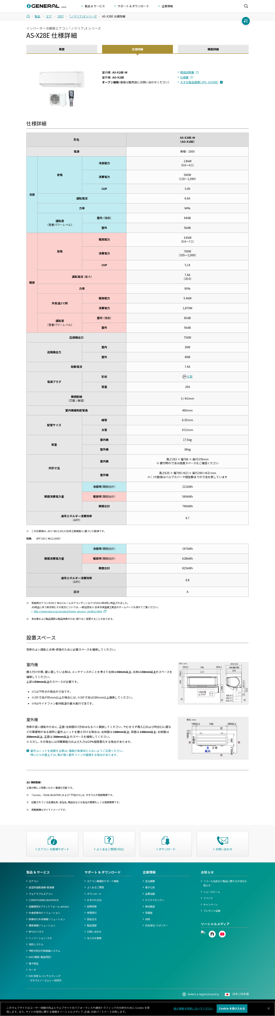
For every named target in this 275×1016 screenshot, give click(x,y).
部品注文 (92, 919)
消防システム (36, 944)
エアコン (33, 881)
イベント (208, 898)
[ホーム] (29, 16)
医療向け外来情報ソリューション (47, 919)
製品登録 (92, 925)
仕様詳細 (137, 49)
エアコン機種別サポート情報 (102, 881)
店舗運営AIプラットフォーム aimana (49, 906)
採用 (147, 919)
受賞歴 (148, 913)
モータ (32, 970)
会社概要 (150, 881)
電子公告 (150, 887)
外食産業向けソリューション (44, 913)
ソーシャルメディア (215, 924)
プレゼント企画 (211, 911)
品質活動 (150, 894)
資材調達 (150, 906)
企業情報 (149, 872)
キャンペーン (210, 904)
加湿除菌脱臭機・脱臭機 (41, 887)
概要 (62, 49)
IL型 (189, 376)
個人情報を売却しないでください (193, 1008)
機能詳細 (213, 49)
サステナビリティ (154, 900)
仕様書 (184, 77)
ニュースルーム (211, 892)
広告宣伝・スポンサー (156, 925)
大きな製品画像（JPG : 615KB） (199, 82)
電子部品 (33, 963)
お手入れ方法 (94, 900)
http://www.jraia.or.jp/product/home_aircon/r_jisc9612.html (68, 611)
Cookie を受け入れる (232, 1008)
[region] (137, 1009)
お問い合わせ (94, 931)
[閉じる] (268, 1008)
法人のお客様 (94, 938)
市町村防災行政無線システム (44, 951)
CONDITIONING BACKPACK (44, 900)
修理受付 (92, 913)
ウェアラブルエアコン (41, 894)
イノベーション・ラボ (40, 938)
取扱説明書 (187, 72)
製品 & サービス (38, 872)
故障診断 (92, 906)
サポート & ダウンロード (103, 872)
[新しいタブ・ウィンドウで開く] (203, 932)
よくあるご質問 (95, 887)
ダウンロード (94, 894)
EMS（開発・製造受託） (40, 957)
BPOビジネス (36, 931)
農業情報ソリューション (42, 925)
